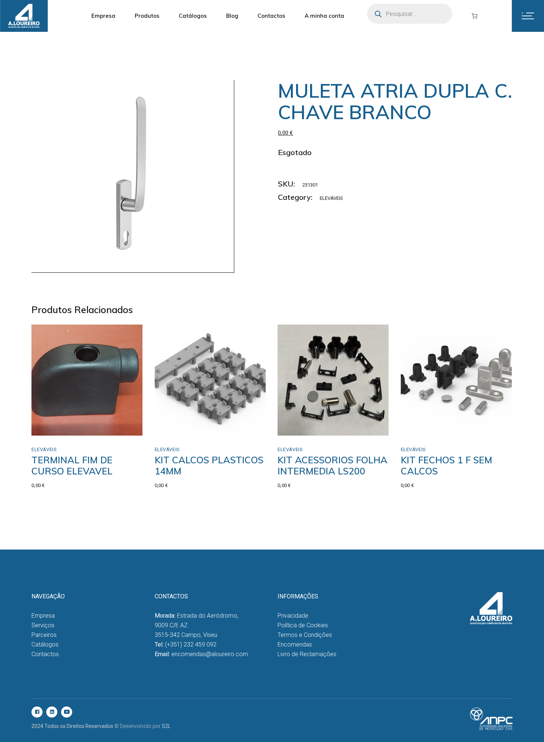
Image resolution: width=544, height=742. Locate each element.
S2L (166, 726)
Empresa (43, 615)
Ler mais (304, 427)
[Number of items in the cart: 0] (474, 16)
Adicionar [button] (59, 427)
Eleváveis (331, 198)
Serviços (42, 625)
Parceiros (44, 634)
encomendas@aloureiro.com (209, 654)
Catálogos (44, 644)
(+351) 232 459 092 (190, 644)
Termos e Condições (305, 634)
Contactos (45, 654)
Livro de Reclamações (307, 654)
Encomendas (295, 644)
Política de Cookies (303, 625)
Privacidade (293, 615)
